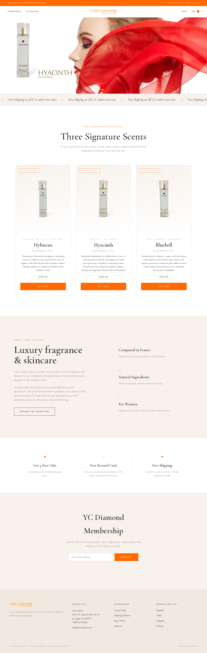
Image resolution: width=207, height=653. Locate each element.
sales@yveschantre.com (82, 627)
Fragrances (14, 11)
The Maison (32, 11)
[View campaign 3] (105, 89)
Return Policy (119, 620)
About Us (118, 626)
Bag (195, 11)
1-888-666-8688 (192, 3)
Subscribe (126, 557)
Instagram (160, 620)
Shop (184, 11)
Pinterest (159, 626)
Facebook (160, 610)
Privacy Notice (120, 610)
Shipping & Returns (122, 615)
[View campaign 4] (109, 89)
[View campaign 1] (97, 89)
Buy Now (43, 286)
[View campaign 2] (101, 89)
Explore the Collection (34, 411)
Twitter (159, 615)
